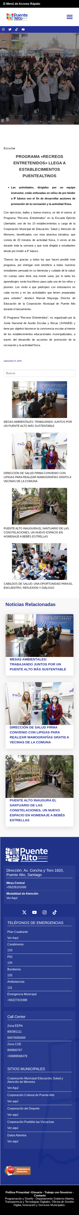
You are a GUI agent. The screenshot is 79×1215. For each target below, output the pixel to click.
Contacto (40, 1195)
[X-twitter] (24, 912)
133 (9, 950)
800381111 (14, 1031)
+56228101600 (16, 887)
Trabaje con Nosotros (58, 1192)
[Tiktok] (16, 29)
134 (9, 962)
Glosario (36, 1192)
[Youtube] (23, 29)
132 (9, 975)
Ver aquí (12, 1101)
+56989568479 (17, 1056)
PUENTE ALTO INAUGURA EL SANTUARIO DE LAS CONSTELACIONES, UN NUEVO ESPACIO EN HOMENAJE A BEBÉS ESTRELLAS (36, 532)
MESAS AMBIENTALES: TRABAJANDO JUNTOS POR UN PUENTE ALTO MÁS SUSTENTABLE (38, 664)
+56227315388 (17, 1000)
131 (9, 987)
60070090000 (16, 1037)
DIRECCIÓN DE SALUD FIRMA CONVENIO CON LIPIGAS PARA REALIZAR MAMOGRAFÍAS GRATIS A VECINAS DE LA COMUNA (37, 477)
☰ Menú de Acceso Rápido (21, 3)
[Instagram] (3, 29)
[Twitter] (9, 29)
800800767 (14, 1050)
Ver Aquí (11, 898)
